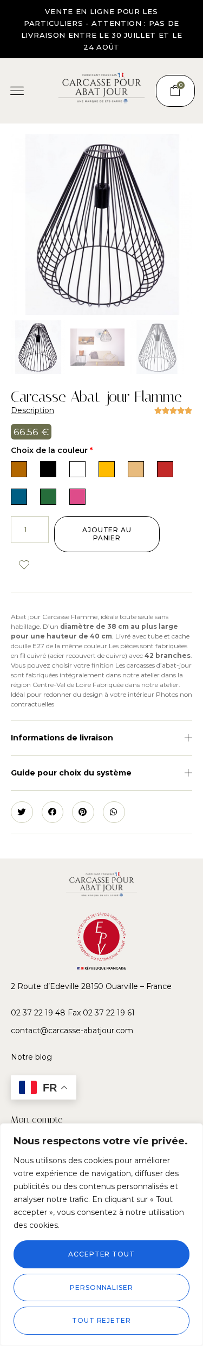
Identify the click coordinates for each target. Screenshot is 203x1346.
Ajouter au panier (107, 534)
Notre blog (31, 1057)
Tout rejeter (101, 1320)
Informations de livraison (62, 738)
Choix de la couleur (52, 450)
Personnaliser (101, 1287)
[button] (17, 91)
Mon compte (37, 1119)
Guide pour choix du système (71, 773)
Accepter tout (101, 1254)
